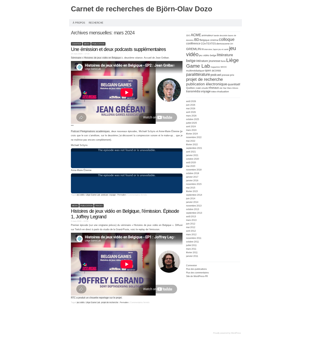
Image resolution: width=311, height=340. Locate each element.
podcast (104, 195)
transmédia (193, 91)
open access (213, 70)
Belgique (204, 40)
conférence (193, 43)
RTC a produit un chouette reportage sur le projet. (96, 297)
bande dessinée (220, 35)
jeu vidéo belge (207, 55)
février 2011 (192, 252)
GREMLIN (193, 49)
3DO (188, 35)
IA (202, 49)
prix (232, 75)
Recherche (96, 22)
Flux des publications (196, 269)
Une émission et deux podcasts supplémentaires (118, 49)
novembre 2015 (194, 184)
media (87, 44)
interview (208, 49)
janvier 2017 (192, 177)
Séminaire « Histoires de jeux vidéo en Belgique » (97, 57)
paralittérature (198, 74)
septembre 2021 (194, 148)
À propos (79, 22)
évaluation (223, 91)
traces (99, 206)
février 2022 (192, 144)
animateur (207, 35)
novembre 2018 (194, 169)
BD (196, 40)
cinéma (214, 40)
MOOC (224, 67)
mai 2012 (190, 227)
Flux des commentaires (197, 272)
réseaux (214, 87)
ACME (196, 35)
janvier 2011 (192, 256)
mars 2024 (191, 130)
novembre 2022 (194, 137)
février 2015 (192, 191)
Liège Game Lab (93, 195)
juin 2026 (190, 105)
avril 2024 (191, 126)
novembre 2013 (194, 205)
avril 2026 (191, 112)
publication (98, 44)
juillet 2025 (191, 123)
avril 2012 (191, 231)
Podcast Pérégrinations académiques (90, 131)
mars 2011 (191, 249)
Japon (215, 49)
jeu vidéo (81, 195)
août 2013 (191, 216)
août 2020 (191, 162)
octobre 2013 (192, 209)
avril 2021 (191, 151)
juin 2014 (190, 198)
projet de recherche (109, 302)
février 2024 (192, 133)
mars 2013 (191, 220)
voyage (112, 195)
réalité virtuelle (202, 88)
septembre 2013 (194, 213)
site (220, 88)
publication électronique (206, 84)
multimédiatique (195, 70)
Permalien (122, 195)
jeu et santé (223, 49)
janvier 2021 (192, 155)
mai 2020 (190, 166)
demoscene (223, 43)
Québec (190, 88)
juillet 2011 (191, 245)
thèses (235, 88)
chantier (76, 44)
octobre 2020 (192, 159)
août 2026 (191, 101)
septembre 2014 (194, 195)
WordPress (236, 333)
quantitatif (234, 84)
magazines (215, 67)
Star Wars (227, 88)
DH (231, 44)
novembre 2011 (193, 238)
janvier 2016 (192, 180)
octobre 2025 (192, 119)
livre (223, 61)
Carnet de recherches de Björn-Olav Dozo (141, 9)
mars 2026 (191, 115)
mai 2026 (190, 108)
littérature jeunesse (208, 60)
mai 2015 (190, 187)
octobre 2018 (192, 173)
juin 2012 (190, 223)
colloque (227, 39)
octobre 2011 (192, 241)
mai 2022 (190, 141)
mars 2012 (191, 234)
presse (225, 75)
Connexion (191, 265)
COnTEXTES (208, 43)
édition (214, 92)
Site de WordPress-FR (197, 276)
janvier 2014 (192, 202)
